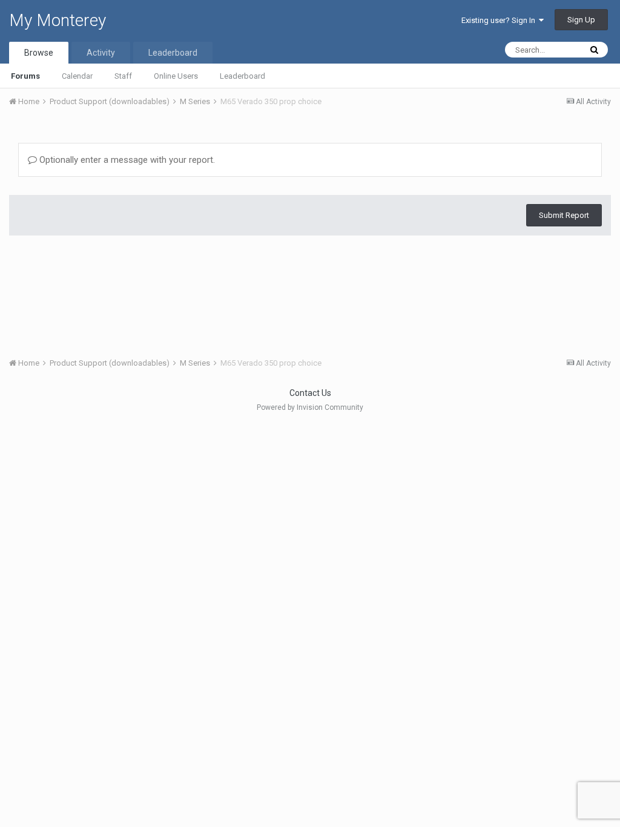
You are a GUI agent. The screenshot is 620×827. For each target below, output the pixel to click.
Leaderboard (242, 76)
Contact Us (310, 393)
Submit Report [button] (564, 215)
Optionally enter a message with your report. (126, 159)
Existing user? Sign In (500, 20)
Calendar (77, 76)
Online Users (176, 76)
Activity (101, 53)
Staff (123, 76)
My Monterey (57, 20)
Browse (38, 53)
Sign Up (581, 19)
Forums (25, 76)
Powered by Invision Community (310, 407)
